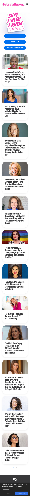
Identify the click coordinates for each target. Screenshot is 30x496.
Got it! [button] (8, 493)
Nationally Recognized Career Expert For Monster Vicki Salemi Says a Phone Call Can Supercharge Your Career (15, 218)
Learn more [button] (6, 489)
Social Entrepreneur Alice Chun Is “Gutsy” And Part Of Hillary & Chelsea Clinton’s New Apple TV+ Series (14, 455)
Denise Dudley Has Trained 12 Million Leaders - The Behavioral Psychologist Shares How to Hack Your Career (15, 184)
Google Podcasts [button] (14, 47)
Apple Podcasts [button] (15, 36)
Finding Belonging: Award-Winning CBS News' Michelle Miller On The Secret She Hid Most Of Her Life (15, 111)
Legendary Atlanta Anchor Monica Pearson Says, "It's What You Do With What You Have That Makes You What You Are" (15, 77)
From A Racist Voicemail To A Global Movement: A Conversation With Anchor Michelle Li (14, 285)
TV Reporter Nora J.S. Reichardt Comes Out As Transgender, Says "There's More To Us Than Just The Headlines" (15, 252)
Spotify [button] (14, 42)
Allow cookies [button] (21, 493)
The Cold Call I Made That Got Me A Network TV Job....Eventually (14, 316)
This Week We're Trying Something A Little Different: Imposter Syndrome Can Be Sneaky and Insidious (14, 348)
